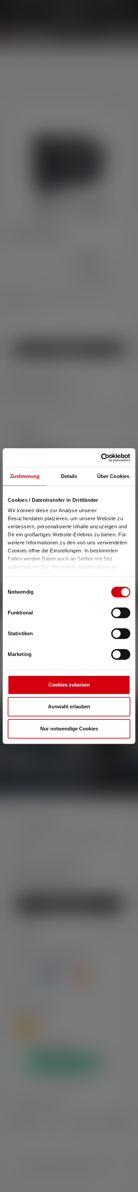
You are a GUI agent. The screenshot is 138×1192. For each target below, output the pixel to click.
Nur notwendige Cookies (69, 728)
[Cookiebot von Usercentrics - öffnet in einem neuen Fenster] (101, 457)
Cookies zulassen (69, 685)
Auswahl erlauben (69, 706)
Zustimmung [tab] (25, 476)
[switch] (120, 612)
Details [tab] (69, 476)
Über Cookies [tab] (113, 476)
